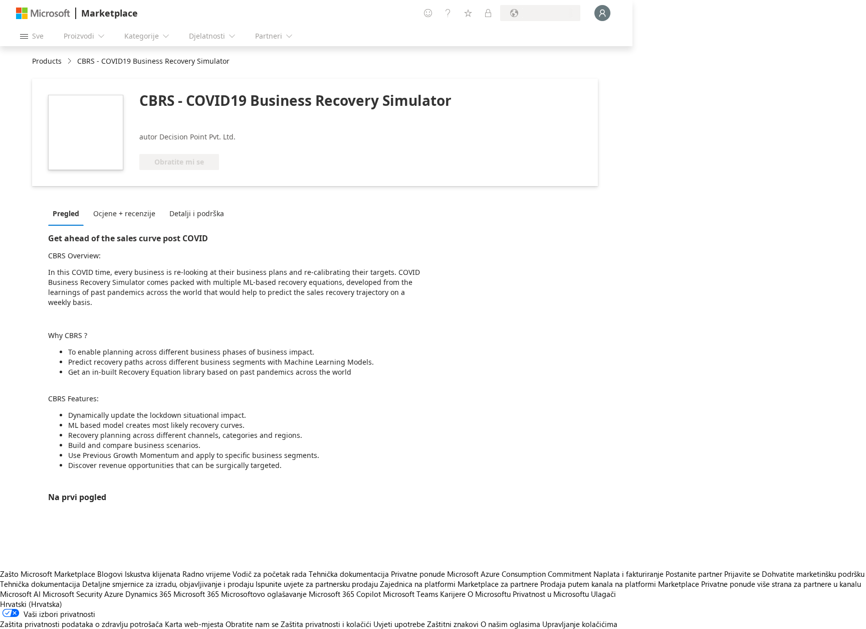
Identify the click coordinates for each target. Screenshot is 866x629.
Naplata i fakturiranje (628, 574)
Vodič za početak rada (270, 574)
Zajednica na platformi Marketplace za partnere (459, 584)
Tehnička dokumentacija (349, 574)
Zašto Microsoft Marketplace (47, 574)
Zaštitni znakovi (453, 624)
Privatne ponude (418, 574)
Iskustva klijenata (152, 574)
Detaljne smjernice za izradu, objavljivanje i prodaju (168, 584)
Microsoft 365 (196, 594)
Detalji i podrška (196, 213)
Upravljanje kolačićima (579, 624)
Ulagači (603, 594)
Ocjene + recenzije (124, 213)
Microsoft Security (72, 594)
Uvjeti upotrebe (399, 624)
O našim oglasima (510, 624)
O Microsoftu (489, 594)
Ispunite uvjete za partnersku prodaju (317, 584)
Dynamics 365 (148, 594)
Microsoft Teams (410, 594)
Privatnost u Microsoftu (551, 594)
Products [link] (47, 61)
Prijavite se (742, 574)
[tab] (68, 213)
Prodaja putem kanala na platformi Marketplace (619, 584)
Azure (113, 594)
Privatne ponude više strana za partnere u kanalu (781, 584)
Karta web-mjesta (194, 624)
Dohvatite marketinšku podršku (813, 574)
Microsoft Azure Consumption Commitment (520, 574)
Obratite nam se (252, 624)
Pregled (66, 213)
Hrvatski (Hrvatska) (31, 604)
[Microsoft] (43, 13)
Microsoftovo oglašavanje (264, 594)
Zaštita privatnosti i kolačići (326, 624)
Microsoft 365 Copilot (345, 594)
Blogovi (110, 574)
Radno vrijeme (206, 574)
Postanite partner (694, 574)
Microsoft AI (20, 594)
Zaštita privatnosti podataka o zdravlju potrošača (81, 624)
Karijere (453, 594)
